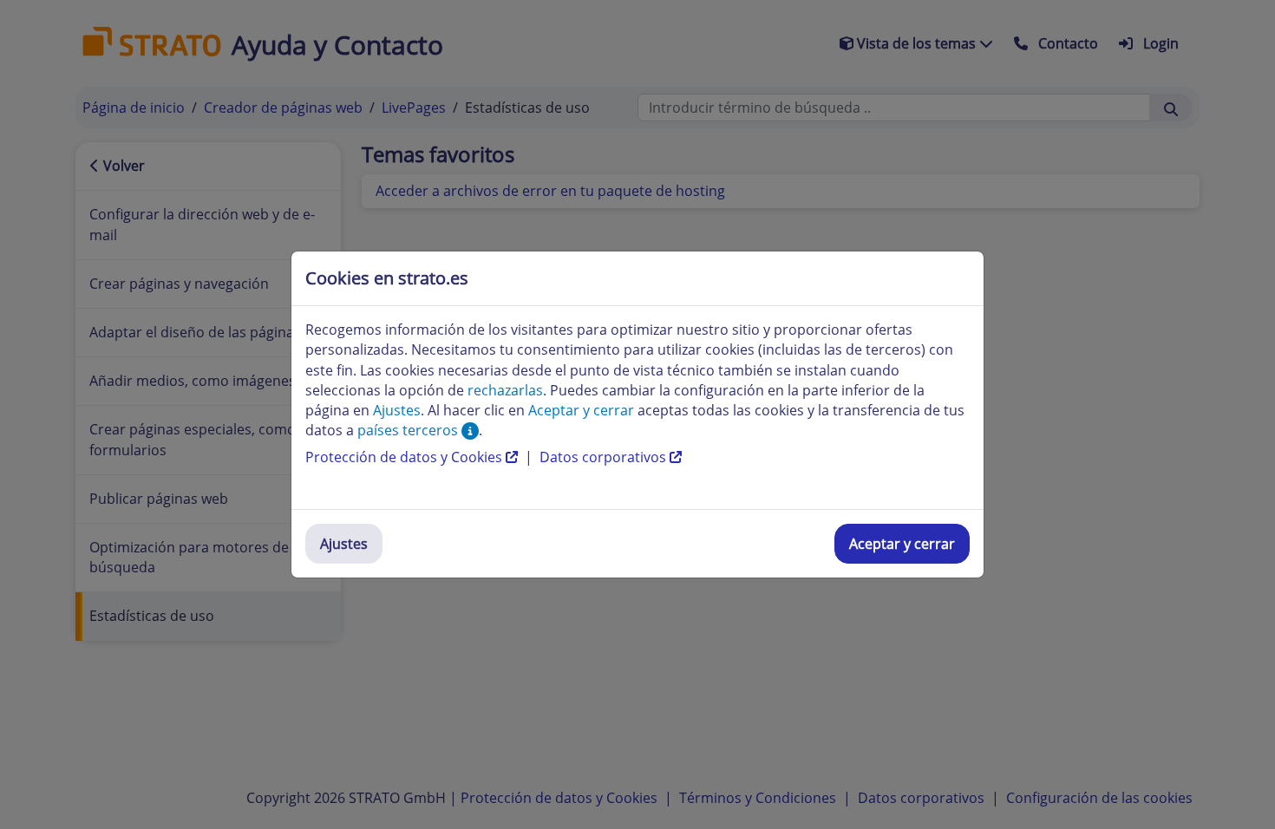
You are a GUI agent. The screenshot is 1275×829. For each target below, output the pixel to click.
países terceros (409, 430)
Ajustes (344, 543)
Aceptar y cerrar (902, 543)
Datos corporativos (604, 457)
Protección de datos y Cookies (405, 457)
